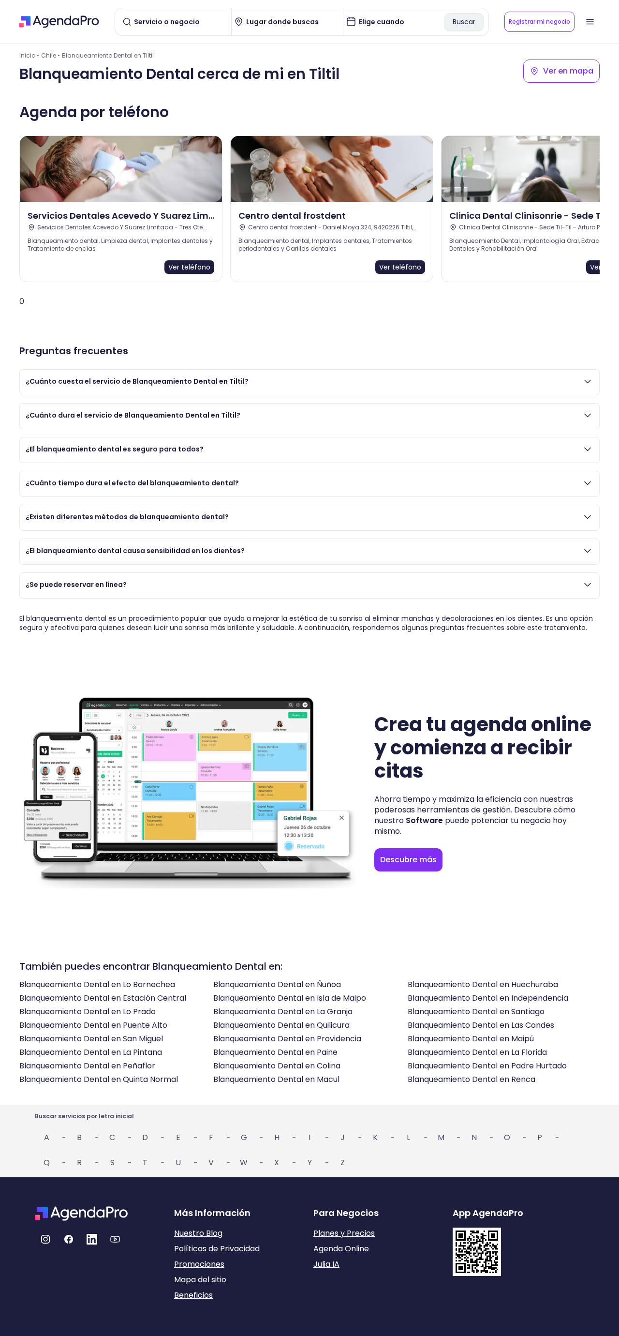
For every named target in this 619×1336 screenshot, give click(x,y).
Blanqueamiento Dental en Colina (276, 1065)
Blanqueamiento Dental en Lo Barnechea (97, 984)
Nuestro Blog (198, 1233)
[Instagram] (45, 1239)
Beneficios (193, 1295)
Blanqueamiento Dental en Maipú (471, 1038)
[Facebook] (68, 1239)
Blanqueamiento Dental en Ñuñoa (277, 984)
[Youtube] (115, 1239)
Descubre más (408, 859)
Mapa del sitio (200, 1279)
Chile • (50, 55)
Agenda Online (341, 1248)
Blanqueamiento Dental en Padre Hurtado (487, 1065)
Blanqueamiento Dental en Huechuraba (483, 984)
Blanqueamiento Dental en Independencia (488, 998)
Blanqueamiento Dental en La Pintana (90, 1052)
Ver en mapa (568, 70)
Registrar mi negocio (539, 21)
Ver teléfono (189, 267)
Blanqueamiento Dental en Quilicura (281, 1025)
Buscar (464, 22)
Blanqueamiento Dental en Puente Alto (93, 1025)
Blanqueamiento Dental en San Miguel (91, 1038)
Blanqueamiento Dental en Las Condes (481, 1025)
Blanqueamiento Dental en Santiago (476, 1011)
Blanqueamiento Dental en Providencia (287, 1038)
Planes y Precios (344, 1233)
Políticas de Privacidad (217, 1248)
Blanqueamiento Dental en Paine (275, 1052)
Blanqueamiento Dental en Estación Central (102, 998)
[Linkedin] (92, 1239)
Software (424, 820)
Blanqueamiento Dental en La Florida (477, 1052)
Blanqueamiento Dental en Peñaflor (87, 1065)
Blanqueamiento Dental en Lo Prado (87, 1011)
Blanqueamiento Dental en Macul (276, 1079)
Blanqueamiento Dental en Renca (471, 1079)
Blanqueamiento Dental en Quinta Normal (98, 1079)
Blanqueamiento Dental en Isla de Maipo (289, 998)
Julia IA (326, 1264)
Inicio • (29, 55)
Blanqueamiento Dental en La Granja (283, 1011)
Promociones (199, 1264)
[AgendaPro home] (59, 21)
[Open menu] (590, 21)
